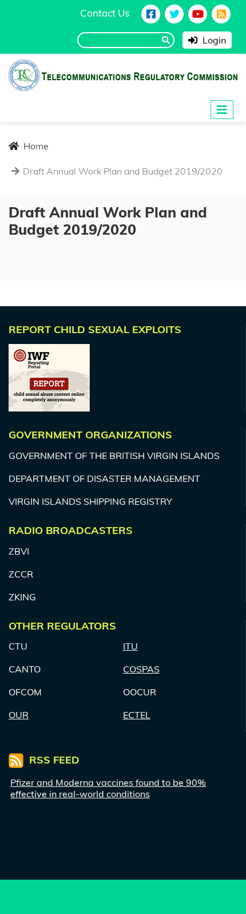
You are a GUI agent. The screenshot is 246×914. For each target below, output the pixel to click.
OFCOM (25, 692)
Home (35, 146)
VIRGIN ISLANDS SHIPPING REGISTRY (90, 501)
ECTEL (136, 715)
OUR (19, 715)
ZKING (22, 597)
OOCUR (139, 692)
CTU (18, 646)
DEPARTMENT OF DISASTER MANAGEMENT (104, 478)
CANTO (25, 669)
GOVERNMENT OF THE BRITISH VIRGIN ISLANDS (114, 455)
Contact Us (104, 13)
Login (213, 40)
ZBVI (19, 551)
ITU (130, 646)
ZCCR (21, 574)
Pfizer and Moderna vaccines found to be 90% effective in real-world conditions (108, 788)
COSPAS (141, 669)
